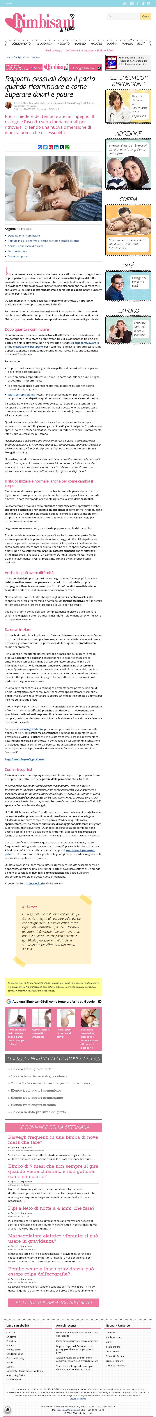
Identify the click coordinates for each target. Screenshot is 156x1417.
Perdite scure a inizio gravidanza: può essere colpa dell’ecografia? (51, 1271)
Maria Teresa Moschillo (34, 103)
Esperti (10, 1366)
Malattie (96, 44)
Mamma (112, 44)
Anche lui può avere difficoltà (25, 246)
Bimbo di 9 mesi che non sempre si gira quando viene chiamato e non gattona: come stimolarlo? (53, 1171)
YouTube (148, 3)
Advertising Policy (15, 1375)
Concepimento (21, 44)
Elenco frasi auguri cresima (33, 1105)
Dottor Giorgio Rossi (19, 1185)
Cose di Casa (112, 1351)
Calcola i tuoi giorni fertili (32, 1069)
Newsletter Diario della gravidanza (24, 1370)
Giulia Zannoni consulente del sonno (27, 1150)
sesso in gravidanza (31, 729)
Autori (9, 1362)
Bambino (80, 44)
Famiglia (127, 44)
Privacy (10, 1345)
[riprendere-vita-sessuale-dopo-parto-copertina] (53, 188)
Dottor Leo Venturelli (19, 1216)
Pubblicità (11, 1341)
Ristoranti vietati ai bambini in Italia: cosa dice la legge (77, 1334)
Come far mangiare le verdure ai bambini (77, 1340)
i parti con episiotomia (21, 394)
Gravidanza (44, 44)
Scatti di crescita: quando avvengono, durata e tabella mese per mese (75, 1367)
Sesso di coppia (32, 57)
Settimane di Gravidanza (79, 51)
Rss (124, 3)
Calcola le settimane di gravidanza (39, 1076)
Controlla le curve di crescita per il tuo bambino (50, 1083)
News (9, 3)
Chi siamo (11, 1336)
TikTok (143, 3)
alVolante (110, 1332)
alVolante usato (114, 1337)
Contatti (10, 1332)
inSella (109, 1341)
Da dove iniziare (17, 251)
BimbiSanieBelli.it (40, 23)
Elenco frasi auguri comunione (36, 1090)
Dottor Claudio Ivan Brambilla (23, 1249)
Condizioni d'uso (14, 1353)
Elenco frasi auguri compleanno (37, 1098)
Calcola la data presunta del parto (38, 1112)
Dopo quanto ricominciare (24, 235)
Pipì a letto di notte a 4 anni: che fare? (51, 1208)
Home (9, 57)
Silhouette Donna (115, 1356)
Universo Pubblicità (116, 1365)
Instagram (131, 3)
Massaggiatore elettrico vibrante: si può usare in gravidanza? (53, 1238)
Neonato (64, 44)
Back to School (105, 51)
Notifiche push (13, 1379)
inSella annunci (113, 1346)
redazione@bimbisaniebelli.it (71, 1409)
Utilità (141, 44)
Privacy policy (13, 1349)
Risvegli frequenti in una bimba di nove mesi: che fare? (53, 1140)
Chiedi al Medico (53, 51)
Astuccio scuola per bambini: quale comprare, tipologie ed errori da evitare (77, 1359)
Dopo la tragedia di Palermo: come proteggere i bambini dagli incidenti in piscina (75, 1349)
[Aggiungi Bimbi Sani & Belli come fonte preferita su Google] (53, 1001)
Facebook (137, 3)
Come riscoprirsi (18, 256)
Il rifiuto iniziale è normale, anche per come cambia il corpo (43, 240)
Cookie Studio (36, 883)
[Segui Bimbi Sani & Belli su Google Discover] (53, 67)
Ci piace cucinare (114, 1360)
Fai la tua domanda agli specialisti (54, 1303)
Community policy (15, 1358)
